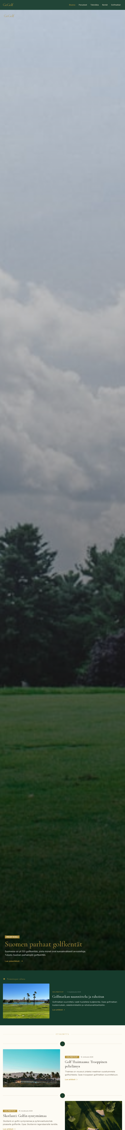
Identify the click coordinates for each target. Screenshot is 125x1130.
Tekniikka (94, 5)
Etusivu (72, 5)
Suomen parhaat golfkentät (43, 944)
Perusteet (83, 5)
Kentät (105, 5)
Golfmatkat (116, 5)
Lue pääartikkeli (12, 961)
